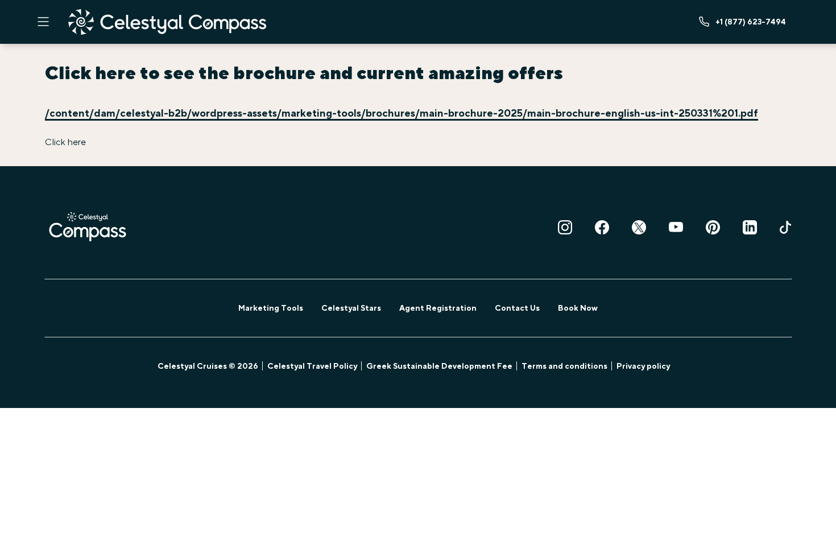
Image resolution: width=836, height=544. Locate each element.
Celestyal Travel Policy (312, 365)
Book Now (578, 307)
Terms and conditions (564, 365)
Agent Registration (438, 307)
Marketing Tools (270, 307)
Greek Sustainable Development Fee (439, 365)
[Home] (167, 22)
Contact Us (517, 307)
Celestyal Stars (351, 307)
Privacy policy (643, 365)
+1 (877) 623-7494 (750, 21)
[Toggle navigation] (43, 21)
